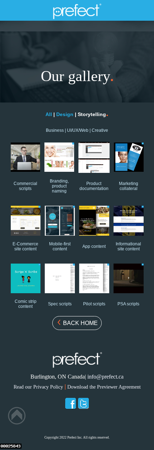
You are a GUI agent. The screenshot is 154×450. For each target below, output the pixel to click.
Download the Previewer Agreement (104, 387)
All (49, 114)
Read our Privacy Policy (38, 387)
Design (64, 114)
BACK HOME (80, 323)
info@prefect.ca (105, 377)
